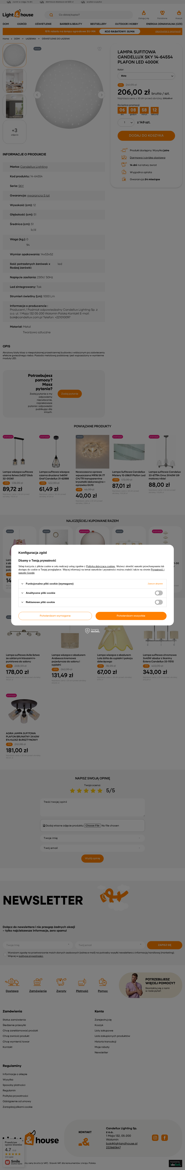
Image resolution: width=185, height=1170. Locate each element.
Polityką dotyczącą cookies (100, 566)
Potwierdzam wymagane (55, 616)
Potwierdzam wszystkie (131, 616)
